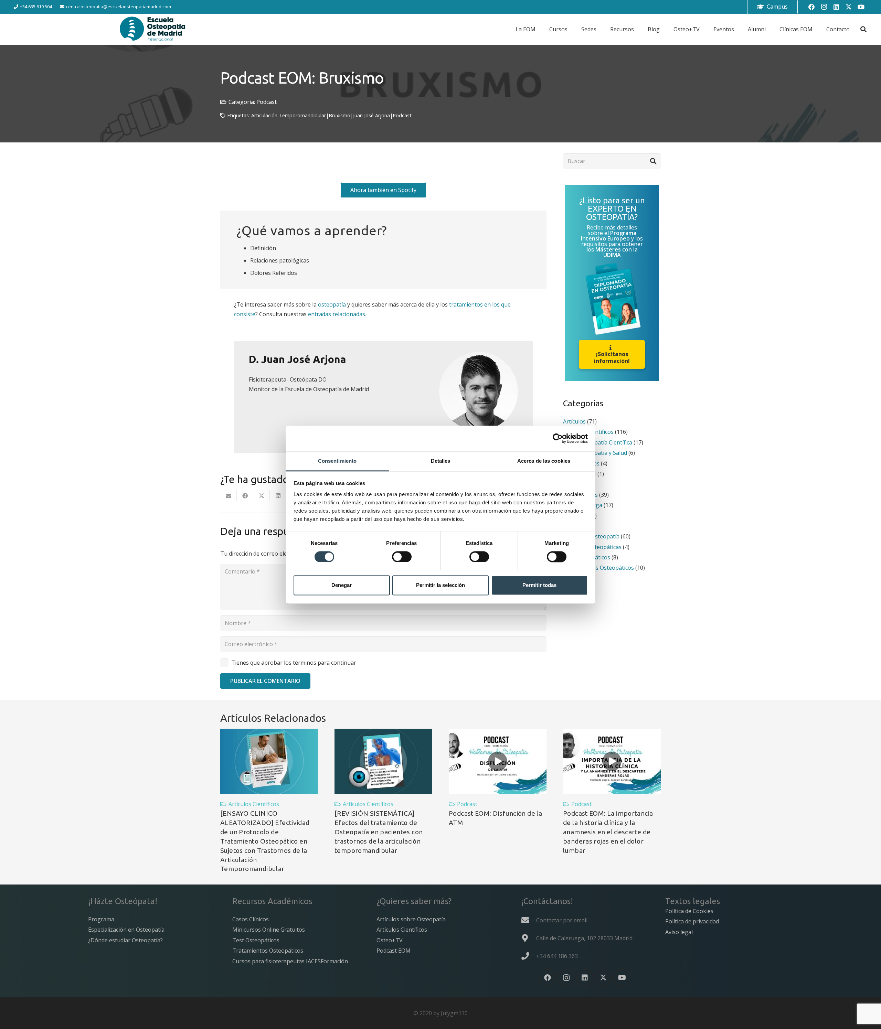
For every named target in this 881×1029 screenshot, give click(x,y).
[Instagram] (824, 7)
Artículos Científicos (254, 804)
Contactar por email (561, 920)
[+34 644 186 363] (528, 956)
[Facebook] (811, 7)
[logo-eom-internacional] (152, 29)
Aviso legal (679, 932)
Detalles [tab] (440, 461)
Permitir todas (539, 585)
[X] (848, 7)
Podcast (266, 102)
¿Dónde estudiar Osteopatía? (125, 940)
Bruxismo (339, 115)
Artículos (574, 421)
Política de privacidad (692, 921)
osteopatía (332, 304)
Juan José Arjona (371, 115)
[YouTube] (861, 7)
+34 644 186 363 (557, 956)
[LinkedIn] (836, 7)
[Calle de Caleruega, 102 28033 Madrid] (528, 938)
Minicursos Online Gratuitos (268, 929)
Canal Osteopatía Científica (597, 442)
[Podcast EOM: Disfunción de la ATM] (497, 761)
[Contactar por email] (528, 920)
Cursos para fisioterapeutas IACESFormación (290, 961)
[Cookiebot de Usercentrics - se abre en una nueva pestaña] (558, 438)
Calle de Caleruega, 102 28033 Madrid (584, 938)
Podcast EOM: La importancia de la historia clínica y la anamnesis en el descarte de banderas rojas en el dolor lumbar (608, 832)
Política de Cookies (689, 911)
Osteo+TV (389, 940)
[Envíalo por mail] (228, 495)
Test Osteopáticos (255, 940)
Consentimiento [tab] (337, 461)
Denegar (341, 585)
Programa (101, 919)
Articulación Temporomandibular (288, 115)
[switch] (402, 556)
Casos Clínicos (250, 919)
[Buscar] (653, 161)
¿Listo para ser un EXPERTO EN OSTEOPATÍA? (612, 208)
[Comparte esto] (245, 495)
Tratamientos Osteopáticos (598, 567)
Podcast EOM (393, 950)
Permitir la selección (440, 585)
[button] (863, 29)
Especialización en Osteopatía (126, 929)
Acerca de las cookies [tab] (543, 461)
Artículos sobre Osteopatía (411, 919)
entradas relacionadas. (337, 314)
